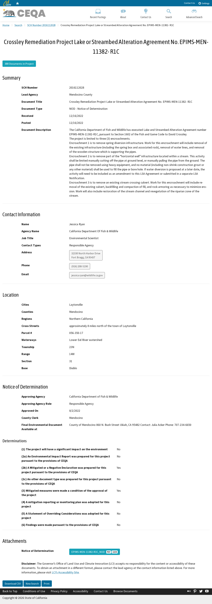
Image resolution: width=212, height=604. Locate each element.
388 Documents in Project (19, 63)
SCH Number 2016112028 (41, 25)
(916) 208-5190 (79, 266)
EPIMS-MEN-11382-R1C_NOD (94, 551)
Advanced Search (194, 17)
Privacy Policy (59, 591)
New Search (32, 583)
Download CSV (13, 583)
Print (47, 583)
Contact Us (189, 2)
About (123, 17)
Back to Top (9, 591)
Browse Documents (125, 591)
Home (5, 25)
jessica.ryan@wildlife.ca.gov (87, 275)
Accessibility (80, 591)
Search (168, 17)
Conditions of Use (34, 591)
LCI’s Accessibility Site (65, 572)
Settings (205, 3)
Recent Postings (98, 17)
